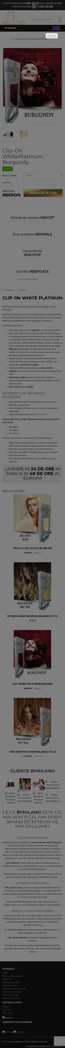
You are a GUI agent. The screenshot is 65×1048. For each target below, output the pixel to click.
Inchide (52, 36)
